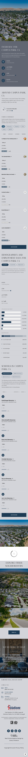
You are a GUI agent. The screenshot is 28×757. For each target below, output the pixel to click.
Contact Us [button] (14, 669)
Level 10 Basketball (6, 228)
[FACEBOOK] (8, 731)
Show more (14, 247)
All (4, 126)
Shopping (17, 126)
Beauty (5, 129)
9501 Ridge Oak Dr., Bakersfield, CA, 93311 (9, 499)
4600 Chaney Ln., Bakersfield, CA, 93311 (9, 480)
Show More (14, 514)
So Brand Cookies (5, 192)
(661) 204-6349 (8, 693)
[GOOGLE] (19, 731)
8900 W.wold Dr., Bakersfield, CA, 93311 (9, 421)
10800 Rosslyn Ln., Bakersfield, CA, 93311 (9, 402)
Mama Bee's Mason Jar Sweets (8, 174)
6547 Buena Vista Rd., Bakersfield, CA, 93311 (9, 441)
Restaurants (10, 126)
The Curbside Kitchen (6, 156)
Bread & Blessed (5, 210)
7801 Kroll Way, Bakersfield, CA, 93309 (8, 460)
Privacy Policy (20, 748)
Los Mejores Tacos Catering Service (9, 138)
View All (14, 632)
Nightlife (10, 129)
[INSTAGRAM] (12, 731)
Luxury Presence (14, 740)
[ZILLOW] (15, 731)
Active (23, 126)
